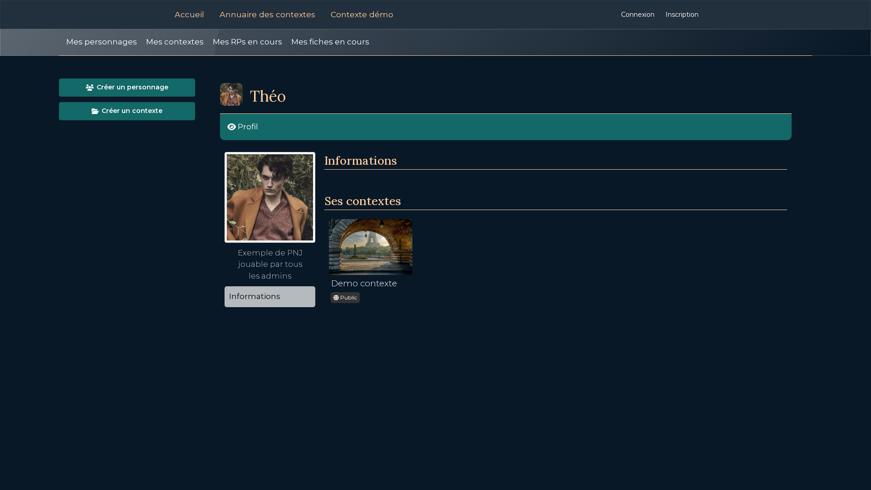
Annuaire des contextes (267, 14)
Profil (247, 126)
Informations (254, 296)
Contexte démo (362, 14)
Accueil (189, 14)
